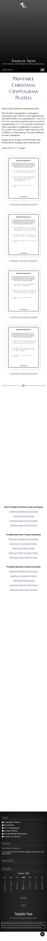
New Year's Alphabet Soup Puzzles (23, 539)
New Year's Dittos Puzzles (23, 548)
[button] (42, 934)
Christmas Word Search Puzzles (23, 525)
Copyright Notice (12, 822)
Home (23, 905)
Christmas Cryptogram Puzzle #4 (23, 373)
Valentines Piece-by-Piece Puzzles (23, 585)
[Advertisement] (23, 34)
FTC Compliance (12, 828)
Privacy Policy (10, 831)
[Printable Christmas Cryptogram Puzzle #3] (23, 312)
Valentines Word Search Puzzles (23, 590)
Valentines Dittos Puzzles (23, 580)
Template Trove (23, 61)
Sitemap (23, 898)
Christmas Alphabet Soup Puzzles (23, 511)
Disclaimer (9, 825)
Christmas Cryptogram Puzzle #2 (23, 261)
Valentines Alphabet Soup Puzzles (23, 571)
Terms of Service (12, 836)
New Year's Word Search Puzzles (23, 557)
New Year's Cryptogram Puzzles (23, 544)
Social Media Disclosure (15, 834)
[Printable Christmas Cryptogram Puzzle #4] (23, 369)
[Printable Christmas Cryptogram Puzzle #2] (23, 256)
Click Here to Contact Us (11, 848)
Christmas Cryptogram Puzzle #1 (23, 204)
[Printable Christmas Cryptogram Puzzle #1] (23, 200)
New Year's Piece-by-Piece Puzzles (23, 553)
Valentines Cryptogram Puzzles (23, 576)
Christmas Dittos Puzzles (23, 516)
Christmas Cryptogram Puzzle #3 (23, 317)
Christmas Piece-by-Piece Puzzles (23, 521)
